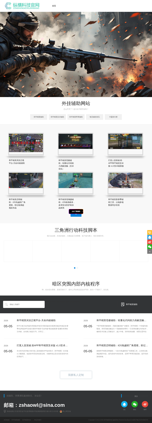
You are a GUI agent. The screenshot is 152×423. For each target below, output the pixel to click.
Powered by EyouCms (126, 420)
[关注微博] (149, 242)
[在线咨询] (149, 237)
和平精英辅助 (39, 117)
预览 (14, 149)
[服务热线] (149, 232)
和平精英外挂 (26, 420)
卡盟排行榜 (113, 117)
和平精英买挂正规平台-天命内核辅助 (36, 320)
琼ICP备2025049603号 (140, 420)
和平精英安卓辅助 (57, 117)
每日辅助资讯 (95, 117)
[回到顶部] (149, 251)
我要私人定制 (76, 374)
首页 (54, 6)
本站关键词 (37, 420)
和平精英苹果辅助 (76, 117)
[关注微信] (149, 246)
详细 (39, 151)
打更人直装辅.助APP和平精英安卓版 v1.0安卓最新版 (44, 345)
